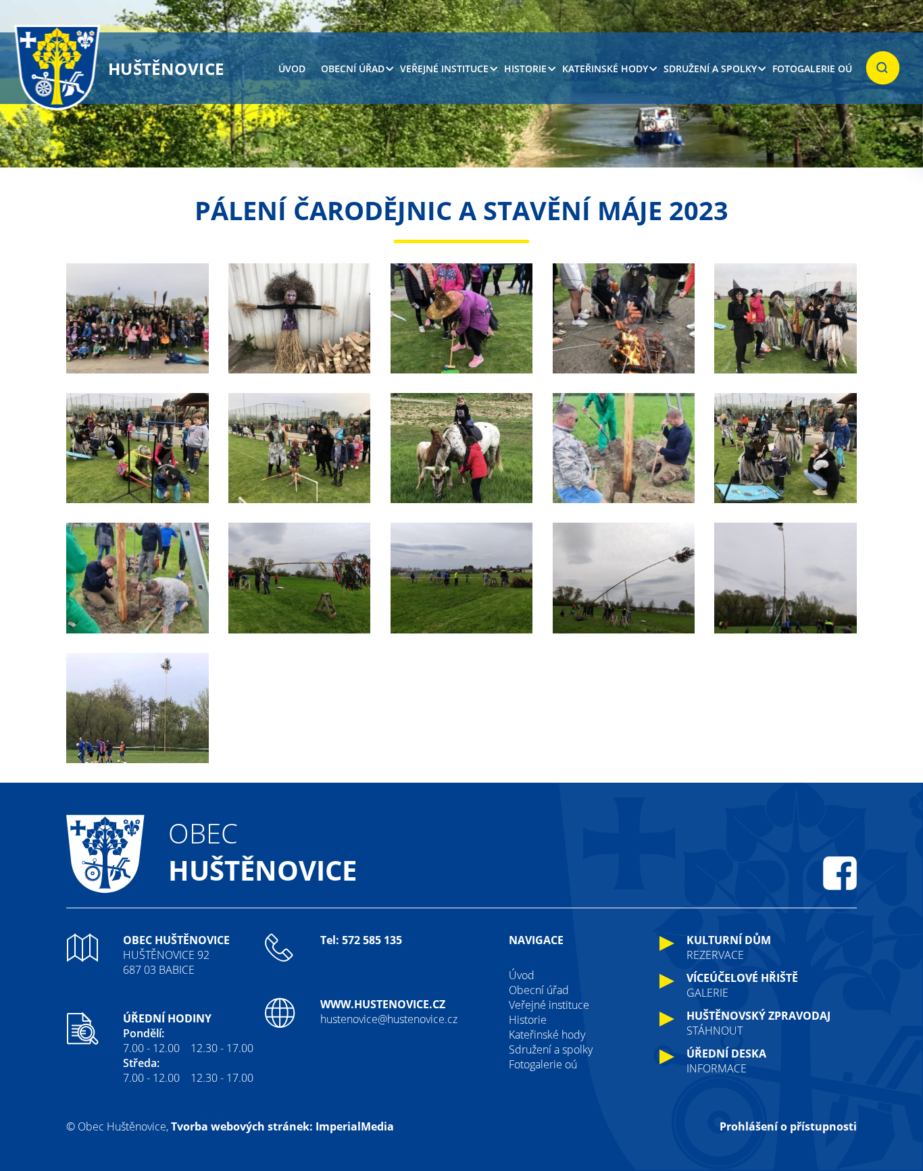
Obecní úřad (352, 68)
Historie (525, 68)
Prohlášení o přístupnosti (788, 1126)
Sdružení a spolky (710, 68)
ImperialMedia (355, 1126)
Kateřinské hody (605, 68)
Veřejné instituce (444, 68)
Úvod (291, 68)
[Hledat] (882, 68)
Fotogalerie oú (812, 68)
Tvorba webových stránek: (242, 1126)
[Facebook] (840, 873)
